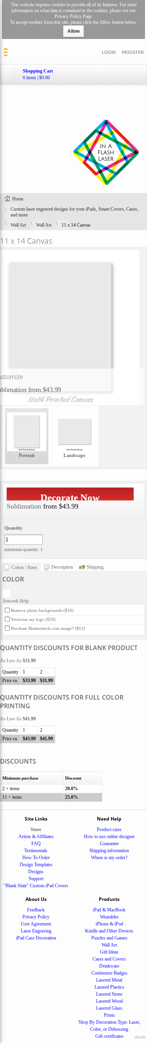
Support (36, 878)
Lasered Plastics (109, 987)
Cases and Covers (109, 959)
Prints (109, 1015)
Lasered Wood (109, 1001)
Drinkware (109, 966)
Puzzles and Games (109, 938)
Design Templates (36, 864)
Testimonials (35, 850)
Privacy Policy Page (73, 16)
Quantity (13, 528)
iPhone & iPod (109, 924)
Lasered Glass (109, 1008)
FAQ (36, 843)
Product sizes (109, 829)
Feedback (36, 910)
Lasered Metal (109, 980)
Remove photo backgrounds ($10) (42, 610)
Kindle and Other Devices (109, 931)
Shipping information (109, 850)
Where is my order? (109, 857)
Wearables (109, 917)
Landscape (74, 455)
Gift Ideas (109, 952)
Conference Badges (109, 973)
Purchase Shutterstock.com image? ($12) (48, 628)
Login (109, 52)
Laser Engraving (36, 931)
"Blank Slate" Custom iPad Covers (36, 885)
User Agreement (36, 924)
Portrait (26, 455)
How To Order (36, 857)
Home (18, 199)
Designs (36, 871)
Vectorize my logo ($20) (33, 619)
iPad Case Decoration (36, 938)
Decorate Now (70, 496)
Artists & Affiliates (36, 836)
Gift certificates (109, 1036)
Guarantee (109, 843)
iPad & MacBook (109, 910)
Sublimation (24, 506)
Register (133, 52)
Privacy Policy (35, 917)
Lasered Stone (109, 994)
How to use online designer (109, 836)
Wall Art (18, 225)
